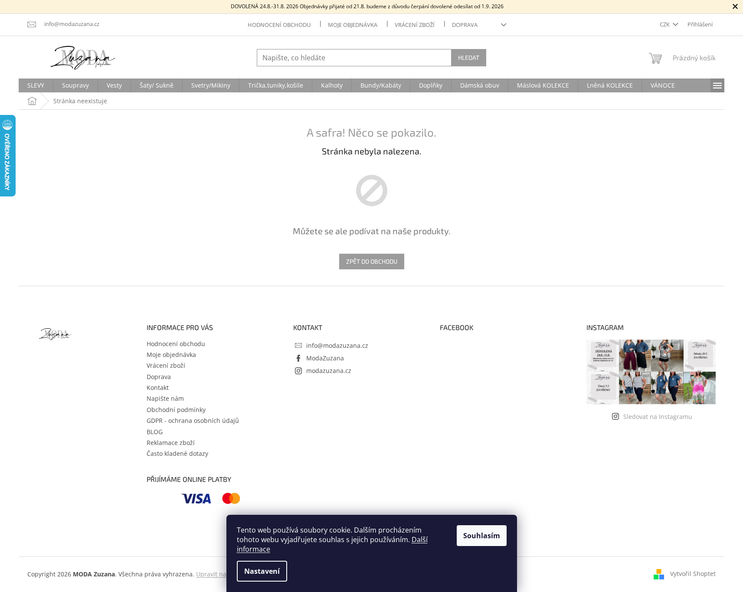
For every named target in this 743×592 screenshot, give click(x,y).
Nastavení (262, 571)
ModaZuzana (325, 358)
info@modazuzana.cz (337, 345)
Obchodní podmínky (176, 410)
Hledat (468, 57)
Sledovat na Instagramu (657, 416)
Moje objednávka (352, 25)
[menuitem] (36, 85)
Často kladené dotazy (177, 453)
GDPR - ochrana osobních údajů (193, 420)
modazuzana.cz (328, 370)
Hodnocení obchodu (279, 25)
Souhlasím (481, 535)
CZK (665, 24)
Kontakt (158, 387)
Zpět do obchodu (371, 261)
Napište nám (165, 398)
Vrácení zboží (415, 25)
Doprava (465, 25)
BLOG (155, 432)
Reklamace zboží (171, 442)
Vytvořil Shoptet (693, 573)
